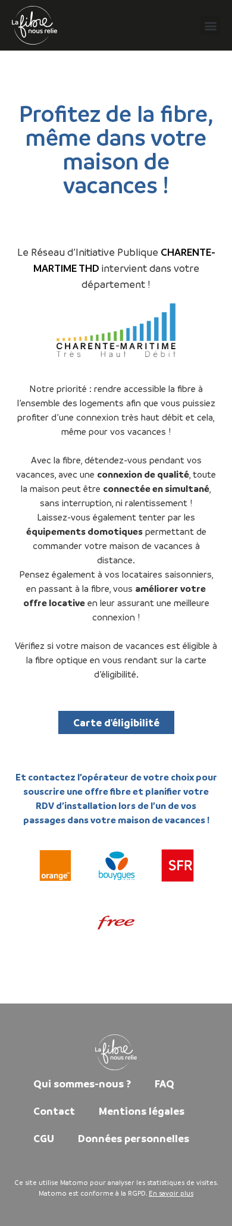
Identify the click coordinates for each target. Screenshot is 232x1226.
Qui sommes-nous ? (82, 1083)
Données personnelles (133, 1138)
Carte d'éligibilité (116, 722)
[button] (210, 25)
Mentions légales (141, 1111)
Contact (54, 1111)
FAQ (164, 1083)
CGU (43, 1138)
